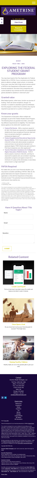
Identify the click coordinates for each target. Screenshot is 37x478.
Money (18, 412)
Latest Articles (18, 416)
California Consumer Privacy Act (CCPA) (11, 441)
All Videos (18, 417)
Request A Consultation (18, 29)
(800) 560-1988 (19, 19)
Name (6, 213)
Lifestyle (18, 414)
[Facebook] (2, 397)
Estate (18, 407)
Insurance (18, 409)
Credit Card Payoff (18, 287)
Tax (19, 410)
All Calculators (18, 419)
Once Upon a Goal (18, 324)
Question (6, 233)
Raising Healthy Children (18, 362)
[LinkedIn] (5, 397)
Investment (18, 405)
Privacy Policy (4, 474)
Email (5, 223)
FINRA (6, 468)
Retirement (18, 403)
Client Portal (19, 22)
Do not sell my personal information (25, 443)
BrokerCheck (31, 423)
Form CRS (6, 420)
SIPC (9, 468)
